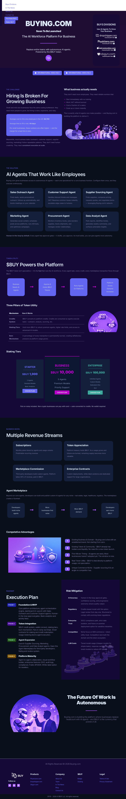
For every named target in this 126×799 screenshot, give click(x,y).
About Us (9, 11)
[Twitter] (9, 785)
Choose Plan (30, 391)
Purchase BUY (11, 18)
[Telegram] (18, 785)
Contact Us (10, 15)
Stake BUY (10, 22)
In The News (10, 8)
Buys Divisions (11, 4)
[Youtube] (14, 785)
